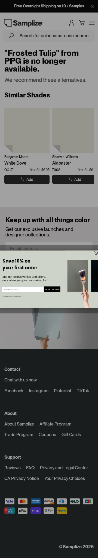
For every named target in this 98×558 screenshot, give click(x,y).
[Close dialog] (96, 253)
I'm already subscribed (12, 296)
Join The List (52, 289)
